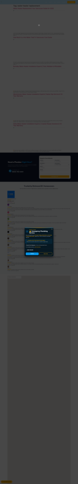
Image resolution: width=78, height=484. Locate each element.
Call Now (32, 253)
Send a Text (46, 253)
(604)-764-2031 (30, 250)
